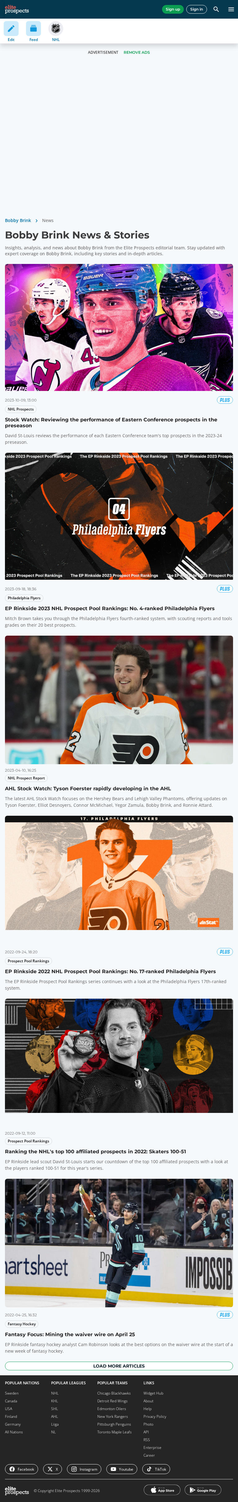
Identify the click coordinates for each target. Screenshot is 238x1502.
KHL (54, 1401)
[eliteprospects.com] (17, 9)
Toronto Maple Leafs (114, 1432)
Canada (11, 1401)
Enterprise (152, 1447)
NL (53, 1432)
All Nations (14, 1432)
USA (8, 1408)
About (148, 1401)
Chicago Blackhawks (114, 1393)
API (146, 1432)
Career (149, 1455)
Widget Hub (153, 1393)
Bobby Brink (18, 220)
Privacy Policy (154, 1416)
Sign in (196, 9)
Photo (148, 1424)
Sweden (12, 1393)
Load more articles (119, 1366)
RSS (146, 1439)
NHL (55, 1393)
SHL (54, 1408)
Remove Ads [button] (137, 52)
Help (147, 1408)
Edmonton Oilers (111, 1408)
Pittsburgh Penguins (114, 1424)
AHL (54, 1416)
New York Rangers (112, 1416)
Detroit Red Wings (112, 1401)
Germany (13, 1424)
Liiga (55, 1424)
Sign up (173, 9)
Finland (11, 1416)
